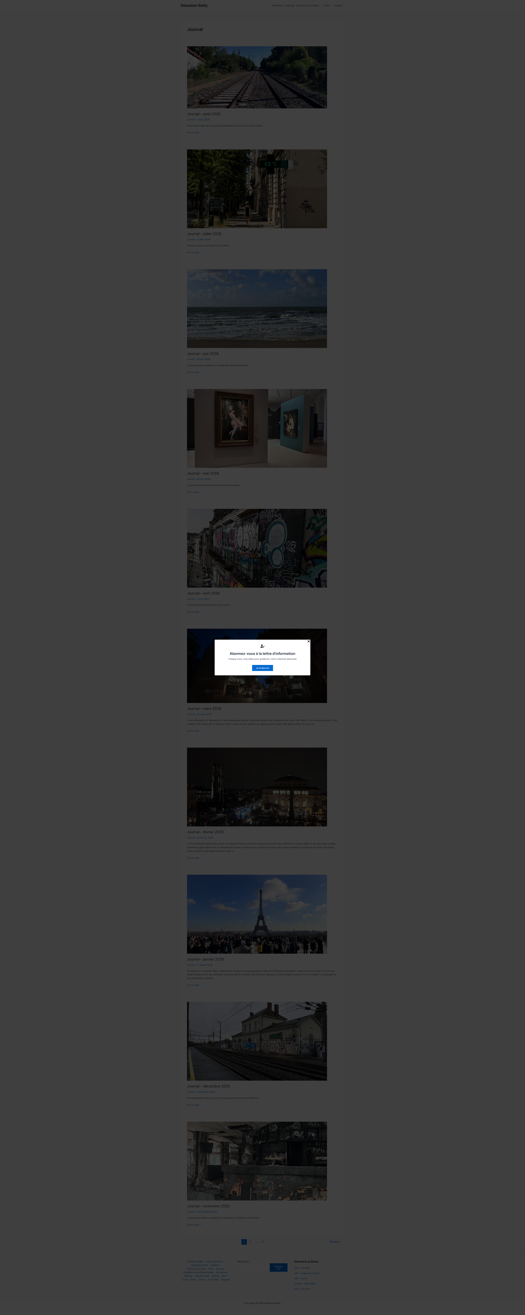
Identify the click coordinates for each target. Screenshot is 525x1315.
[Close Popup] (308, 641)
